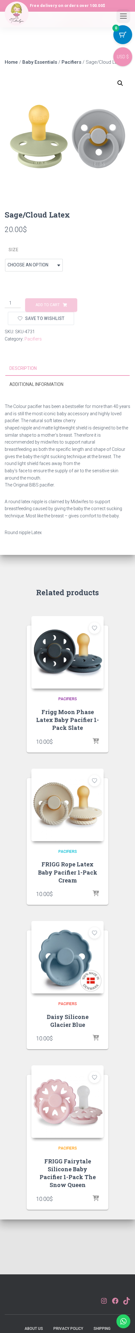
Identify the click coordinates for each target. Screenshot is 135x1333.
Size (13, 249)
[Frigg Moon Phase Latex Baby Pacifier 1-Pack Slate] (67, 652)
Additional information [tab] (36, 384)
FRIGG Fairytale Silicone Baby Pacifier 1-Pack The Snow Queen (68, 1173)
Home (11, 62)
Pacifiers (71, 62)
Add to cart (47, 305)
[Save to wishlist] (94, 628)
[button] (120, 83)
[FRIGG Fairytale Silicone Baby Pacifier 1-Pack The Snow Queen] (67, 1101)
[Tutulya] (17, 19)
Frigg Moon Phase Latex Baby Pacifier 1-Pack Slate (67, 719)
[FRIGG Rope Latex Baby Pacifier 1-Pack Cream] (67, 805)
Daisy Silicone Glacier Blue (68, 1020)
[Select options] (96, 741)
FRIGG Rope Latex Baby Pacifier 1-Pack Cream (67, 872)
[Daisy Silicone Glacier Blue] (67, 957)
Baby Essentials (39, 62)
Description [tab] (23, 368)
